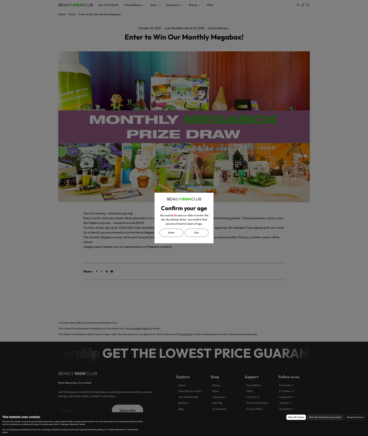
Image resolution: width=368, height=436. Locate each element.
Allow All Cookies (296, 417)
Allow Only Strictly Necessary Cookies (325, 417)
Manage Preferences (355, 417)
